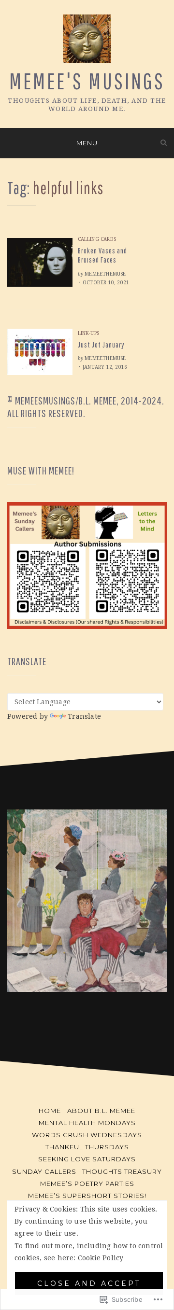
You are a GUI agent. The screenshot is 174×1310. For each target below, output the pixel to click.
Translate (84, 716)
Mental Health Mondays (87, 1123)
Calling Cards (97, 239)
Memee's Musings (87, 81)
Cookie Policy (101, 1258)
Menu (87, 143)
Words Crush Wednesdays (87, 1135)
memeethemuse (105, 274)
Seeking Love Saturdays (87, 1159)
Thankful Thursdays (87, 1147)
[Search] (163, 142)
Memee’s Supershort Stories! (87, 1195)
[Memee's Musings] (10, 142)
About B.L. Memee (101, 1111)
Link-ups (89, 333)
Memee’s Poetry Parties (87, 1183)
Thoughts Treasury (122, 1171)
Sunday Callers (44, 1171)
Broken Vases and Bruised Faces (102, 255)
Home (50, 1111)
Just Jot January (101, 344)
